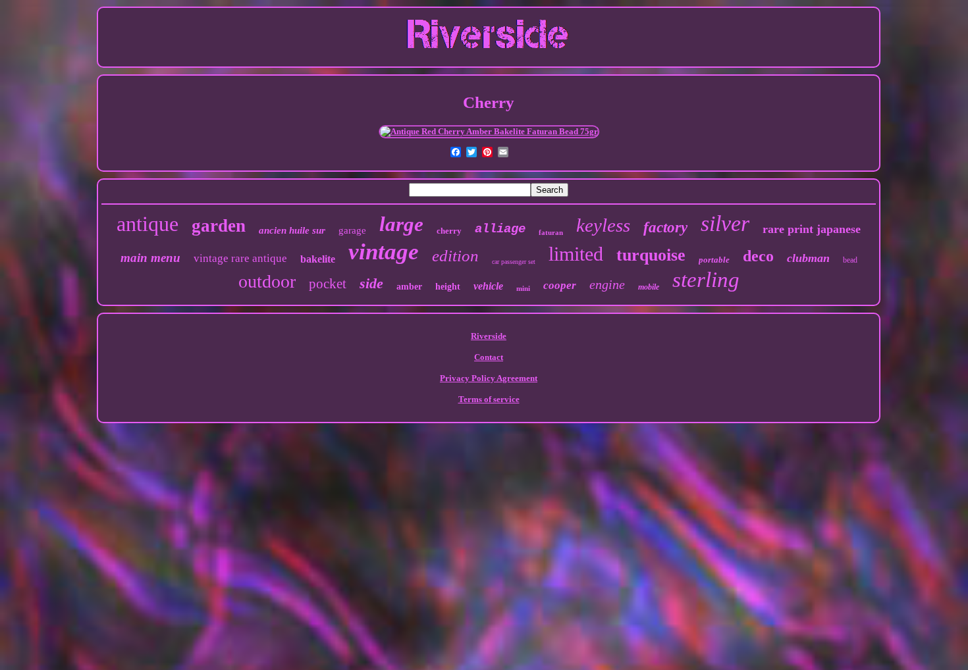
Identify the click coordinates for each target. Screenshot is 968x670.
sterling (705, 280)
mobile (648, 287)
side (371, 283)
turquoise (651, 255)
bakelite (317, 259)
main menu (150, 258)
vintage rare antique (240, 258)
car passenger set (513, 261)
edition (455, 256)
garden (219, 226)
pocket (327, 284)
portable (714, 260)
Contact (488, 357)
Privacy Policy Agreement (488, 378)
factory (665, 227)
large (401, 224)
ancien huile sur (292, 230)
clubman (808, 258)
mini (523, 288)
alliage (500, 229)
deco (758, 256)
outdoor (267, 281)
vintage (383, 252)
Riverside (488, 336)
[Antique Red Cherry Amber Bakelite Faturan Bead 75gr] (489, 131)
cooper (559, 285)
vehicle (488, 286)
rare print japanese (812, 229)
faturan (551, 232)
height (447, 287)
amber (409, 287)
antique (147, 224)
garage (352, 230)
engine (607, 284)
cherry (449, 231)
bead (850, 260)
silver (725, 223)
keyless (603, 225)
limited (576, 254)
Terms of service (489, 399)
